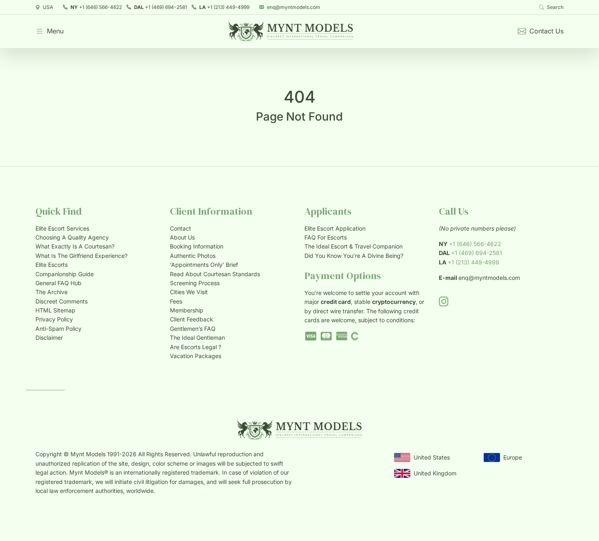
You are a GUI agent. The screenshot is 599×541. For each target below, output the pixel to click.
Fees (176, 301)
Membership (186, 310)
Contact (180, 228)
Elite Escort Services (62, 228)
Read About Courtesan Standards (215, 273)
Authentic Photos (193, 255)
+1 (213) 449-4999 (224, 7)
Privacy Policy (54, 319)
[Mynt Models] (291, 31)
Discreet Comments (61, 301)
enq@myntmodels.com (293, 7)
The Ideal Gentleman (197, 337)
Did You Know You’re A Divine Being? (353, 255)
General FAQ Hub (58, 282)
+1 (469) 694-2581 (160, 7)
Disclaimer (49, 337)
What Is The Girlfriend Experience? (81, 255)
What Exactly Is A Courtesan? (75, 246)
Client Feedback (191, 319)
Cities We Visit (189, 291)
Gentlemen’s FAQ (193, 328)
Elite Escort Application (335, 228)
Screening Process (195, 282)
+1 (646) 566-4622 (96, 7)
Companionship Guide (64, 273)
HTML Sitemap (55, 310)
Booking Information (196, 246)
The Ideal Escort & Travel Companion (353, 246)
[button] (49, 31)
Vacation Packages (195, 355)
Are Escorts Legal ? (195, 346)
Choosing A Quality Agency (72, 237)
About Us (182, 237)
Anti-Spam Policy (58, 328)
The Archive (51, 291)
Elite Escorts (51, 264)
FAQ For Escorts (325, 237)
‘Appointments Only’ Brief (204, 264)
